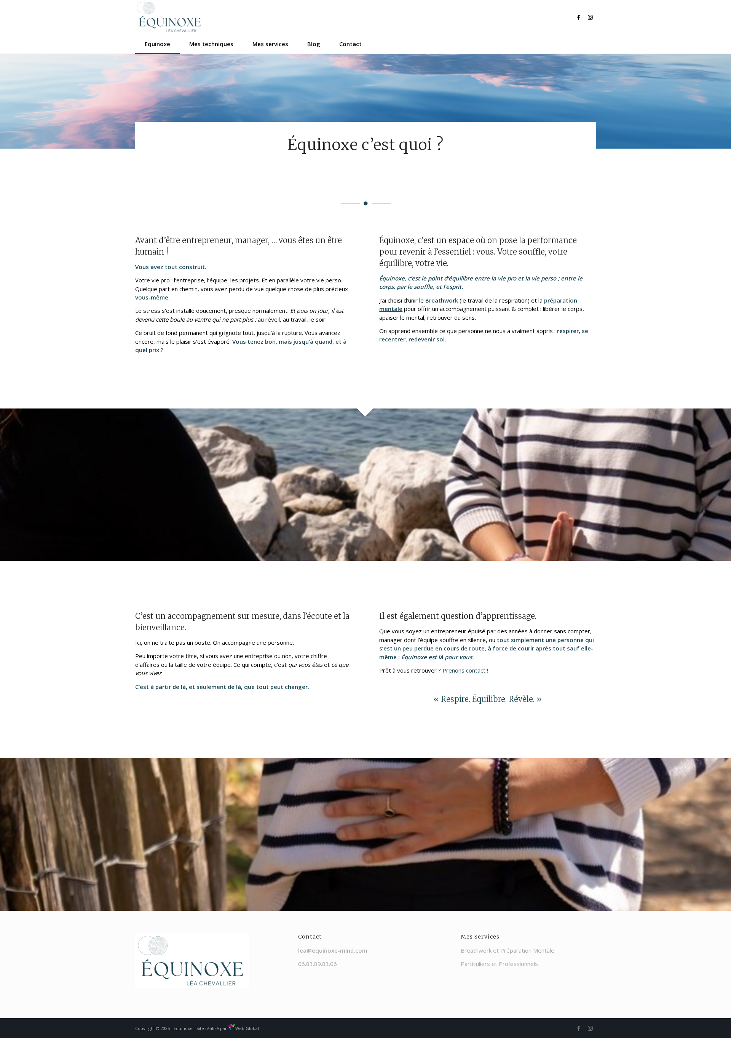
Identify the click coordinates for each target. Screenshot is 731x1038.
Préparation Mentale (527, 950)
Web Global (247, 1028)
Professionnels (518, 964)
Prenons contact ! (465, 670)
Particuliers (475, 964)
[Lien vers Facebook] (578, 17)
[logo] (169, 17)
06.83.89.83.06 (317, 964)
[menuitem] (157, 43)
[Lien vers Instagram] (590, 17)
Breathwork (476, 950)
